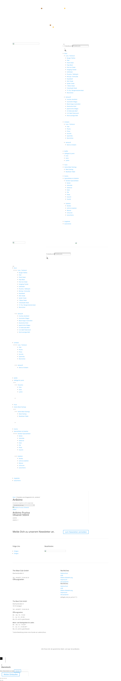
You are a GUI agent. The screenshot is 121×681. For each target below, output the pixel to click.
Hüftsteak (70, 72)
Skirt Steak (70, 81)
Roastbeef (70, 79)
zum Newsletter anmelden (76, 532)
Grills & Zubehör (72, 208)
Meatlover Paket (70, 172)
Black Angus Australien (74, 104)
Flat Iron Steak (71, 67)
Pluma (69, 129)
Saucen (69, 197)
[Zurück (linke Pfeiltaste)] (0, 680)
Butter (69, 183)
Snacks (69, 199)
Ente (67, 156)
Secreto (69, 133)
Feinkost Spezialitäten (72, 181)
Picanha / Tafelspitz (72, 74)
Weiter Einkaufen (11, 674)
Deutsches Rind (71, 106)
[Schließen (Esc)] (6, 678)
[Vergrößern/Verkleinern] (0, 678)
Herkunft (20, 314)
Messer (69, 210)
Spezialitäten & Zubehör (71, 178)
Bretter (69, 206)
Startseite (49, 243)
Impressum (63, 579)
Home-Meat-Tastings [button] (70, 167)
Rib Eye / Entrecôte (72, 76)
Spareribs (70, 136)
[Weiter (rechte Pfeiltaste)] (2, 680)
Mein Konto (57, 243)
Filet (68, 60)
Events (66, 176)
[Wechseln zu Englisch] (78, 243)
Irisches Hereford (72, 99)
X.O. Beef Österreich (73, 113)
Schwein (66, 122)
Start (14, 497)
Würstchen (70, 93)
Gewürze (69, 187)
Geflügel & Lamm (69, 153)
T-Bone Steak (71, 86)
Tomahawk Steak (72, 88)
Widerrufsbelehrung (66, 577)
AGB (61, 575)
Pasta (68, 194)
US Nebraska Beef (72, 111)
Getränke (69, 185)
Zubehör (68, 203)
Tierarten (20, 385)
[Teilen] (4, 678)
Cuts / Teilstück (22, 270)
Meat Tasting (69, 169)
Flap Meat (70, 65)
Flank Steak (70, 63)
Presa (68, 131)
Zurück (18, 671)
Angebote (67, 221)
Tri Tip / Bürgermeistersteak (75, 90)
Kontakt (65, 243)
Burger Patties (71, 58)
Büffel (66, 151)
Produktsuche (68, 46)
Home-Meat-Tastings (24, 411)
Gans (67, 158)
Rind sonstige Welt (72, 115)
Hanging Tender (71, 69)
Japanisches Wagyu (72, 108)
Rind (65, 53)
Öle (68, 192)
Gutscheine (70, 215)
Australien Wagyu (72, 102)
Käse (68, 190)
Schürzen (69, 213)
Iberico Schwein (71, 145)
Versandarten (64, 582)
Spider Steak (70, 83)
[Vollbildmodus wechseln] (2, 678)
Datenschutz (64, 573)
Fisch (65, 165)
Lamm (67, 160)
